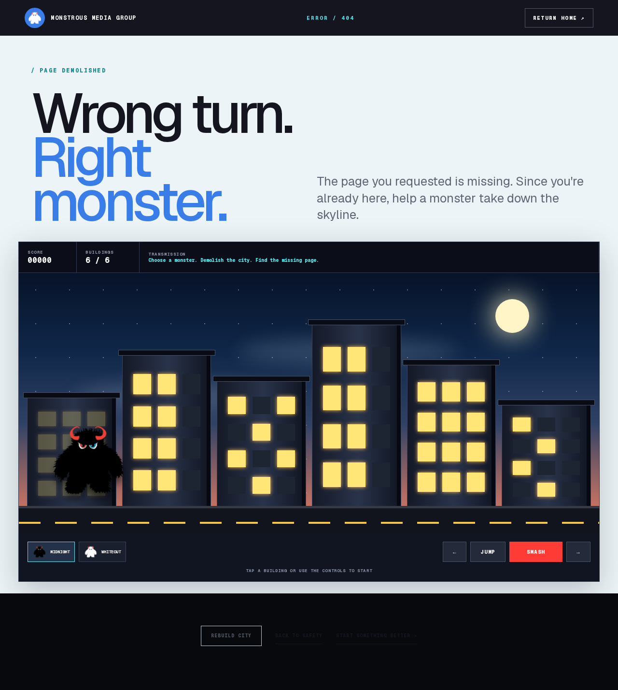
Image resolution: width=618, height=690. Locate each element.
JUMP (487, 551)
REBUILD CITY (231, 635)
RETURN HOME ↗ (559, 17)
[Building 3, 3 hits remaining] (261, 445)
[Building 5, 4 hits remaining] (451, 437)
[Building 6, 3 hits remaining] (546, 457)
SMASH (536, 551)
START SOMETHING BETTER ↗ (376, 635)
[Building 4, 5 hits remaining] (356, 417)
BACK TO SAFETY (299, 635)
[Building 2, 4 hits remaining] (167, 432)
